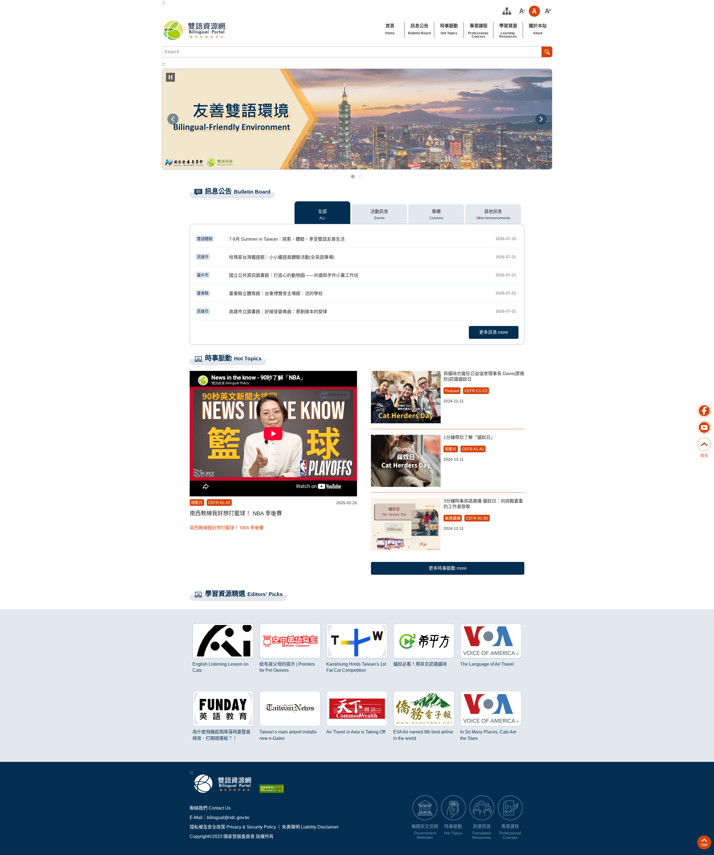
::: (191, 772)
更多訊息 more (493, 332)
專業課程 (479, 25)
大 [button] (547, 11)
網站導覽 (506, 11)
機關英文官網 (424, 826)
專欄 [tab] (436, 211)
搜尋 (547, 51)
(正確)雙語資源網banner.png (361, 176)
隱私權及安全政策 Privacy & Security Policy (233, 827)
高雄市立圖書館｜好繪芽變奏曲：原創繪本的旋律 (356, 311)
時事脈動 (449, 25)
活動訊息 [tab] (379, 211)
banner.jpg (353, 176)
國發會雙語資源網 (195, 30)
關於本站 (538, 25)
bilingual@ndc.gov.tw (228, 817)
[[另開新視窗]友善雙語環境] (357, 119)
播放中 (196, 624)
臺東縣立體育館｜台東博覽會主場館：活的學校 (356, 293)
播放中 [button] (170, 77)
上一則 (172, 119)
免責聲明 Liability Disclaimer (310, 827)
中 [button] (534, 11)
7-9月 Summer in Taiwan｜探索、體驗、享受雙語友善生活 (356, 238)
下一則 (541, 119)
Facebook (704, 411)
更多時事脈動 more (448, 568)
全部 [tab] (322, 211)
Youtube (704, 427)
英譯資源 (482, 826)
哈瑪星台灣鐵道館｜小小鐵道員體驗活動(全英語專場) (356, 257)
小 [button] (521, 11)
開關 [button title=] (704, 438)
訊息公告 (419, 25)
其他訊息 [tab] (493, 211)
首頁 (389, 25)
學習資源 (508, 25)
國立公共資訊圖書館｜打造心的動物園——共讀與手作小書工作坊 (356, 275)
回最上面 (704, 842)
